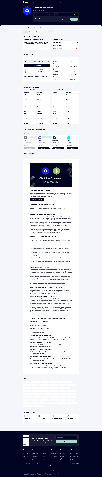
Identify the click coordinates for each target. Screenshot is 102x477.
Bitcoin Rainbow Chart (74, 456)
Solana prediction (54, 456)
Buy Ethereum (62, 453)
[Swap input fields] (56, 15)
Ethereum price (35, 453)
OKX (24, 133)
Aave (47, 393)
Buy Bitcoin (62, 451)
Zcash (62, 385)
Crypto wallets (25, 455)
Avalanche (45, 390)
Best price (45, 31)
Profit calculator (32, 31)
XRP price (34, 455)
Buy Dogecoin (62, 459)
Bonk (70, 399)
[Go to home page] (26, 2)
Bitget (64, 208)
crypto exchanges (43, 208)
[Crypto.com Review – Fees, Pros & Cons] (54, 137)
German (77, 463)
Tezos (35, 402)
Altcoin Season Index (73, 458)
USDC (68, 382)
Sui (62, 390)
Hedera (36, 390)
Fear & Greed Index (73, 455)
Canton (55, 388)
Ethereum (35, 382)
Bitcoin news (44, 451)
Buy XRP (61, 455)
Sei (63, 399)
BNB (52, 382)
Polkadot (71, 393)
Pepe (63, 393)
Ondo (55, 393)
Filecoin (35, 399)
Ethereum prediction (54, 453)
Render (63, 396)
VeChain (44, 399)
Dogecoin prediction (54, 459)
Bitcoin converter (73, 451)
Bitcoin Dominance (73, 459)
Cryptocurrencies (26, 451)
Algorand (54, 396)
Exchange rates (39, 31)
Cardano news (44, 458)
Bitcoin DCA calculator (74, 453)
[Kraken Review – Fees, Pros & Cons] (40, 137)
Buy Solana (62, 456)
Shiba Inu (54, 390)
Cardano (27, 388)
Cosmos (72, 396)
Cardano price (34, 458)
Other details (51, 31)
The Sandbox (28, 405)
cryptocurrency (49, 226)
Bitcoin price (34, 451)
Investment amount (27, 58)
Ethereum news (44, 453)
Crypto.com (58, 208)
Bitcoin (27, 382)
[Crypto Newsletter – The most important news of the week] (25, 442)
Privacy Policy (61, 443)
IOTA (42, 402)
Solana (27, 385)
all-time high (32, 346)
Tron (34, 385)
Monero (71, 385)
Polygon (36, 396)
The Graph (51, 402)
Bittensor (38, 393)
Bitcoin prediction (54, 451)
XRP (60, 382)
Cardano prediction (54, 458)
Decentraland (72, 402)
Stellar (36, 388)
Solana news (44, 456)
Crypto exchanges (26, 453)
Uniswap (70, 390)
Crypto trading (25, 456)
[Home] (23, 463)
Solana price (34, 456)
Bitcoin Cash (45, 388)
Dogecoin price (35, 459)
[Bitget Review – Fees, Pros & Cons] (68, 137)
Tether (45, 382)
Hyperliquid (44, 385)
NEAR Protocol (28, 393)
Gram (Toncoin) (65, 388)
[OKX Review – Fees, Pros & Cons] (25, 137)
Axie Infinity (62, 402)
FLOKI (27, 402)
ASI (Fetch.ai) (54, 399)
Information (25, 31)
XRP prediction (53, 455)
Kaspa (27, 399)
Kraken (54, 208)
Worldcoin (27, 396)
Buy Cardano (62, 458)
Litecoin (27, 390)
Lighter (45, 396)
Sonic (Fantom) (39, 405)
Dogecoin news (44, 459)
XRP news (43, 455)
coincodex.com (60, 470)
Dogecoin (53, 385)
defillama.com (55, 470)
